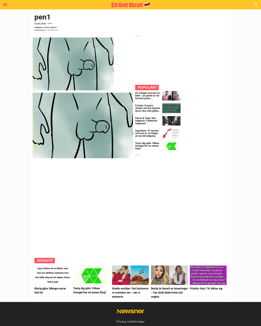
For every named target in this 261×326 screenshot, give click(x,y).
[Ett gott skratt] (129, 5)
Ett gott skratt (40, 23)
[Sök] (255, 5)
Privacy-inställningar (130, 321)
